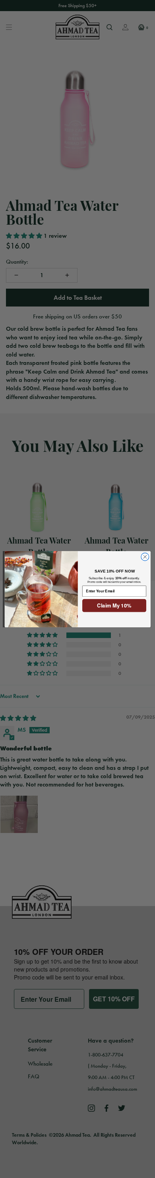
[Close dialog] (145, 557)
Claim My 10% (114, 605)
